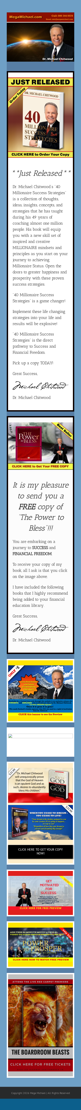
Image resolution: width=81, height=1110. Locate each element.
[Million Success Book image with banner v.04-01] (40, 79)
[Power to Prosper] (40, 929)
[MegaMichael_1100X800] (40, 14)
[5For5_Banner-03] (40, 667)
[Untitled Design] (40, 981)
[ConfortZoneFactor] (40, 735)
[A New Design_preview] (40, 424)
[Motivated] (40, 877)
